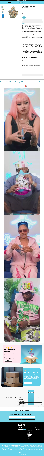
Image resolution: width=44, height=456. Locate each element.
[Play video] (22, 119)
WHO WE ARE (28, 436)
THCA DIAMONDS (12, 428)
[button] (37, 2)
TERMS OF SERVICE (29, 435)
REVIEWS (28, 437)
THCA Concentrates (12, 429)
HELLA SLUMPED (3, 427)
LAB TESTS (28, 438)
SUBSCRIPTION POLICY (29, 434)
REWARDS (28, 427)
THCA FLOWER (11, 426)
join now (8, 360)
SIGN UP (22, 419)
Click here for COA (24, 23)
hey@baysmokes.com (37, 431)
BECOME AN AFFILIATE (29, 430)
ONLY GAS (2, 428)
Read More (23, 13)
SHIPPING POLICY (29, 433)
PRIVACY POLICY (29, 431)
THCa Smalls (11, 427)
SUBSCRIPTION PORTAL (29, 429)
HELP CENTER (28, 428)
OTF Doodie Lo (3, 426)
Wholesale (28, 426)
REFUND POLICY (29, 432)
